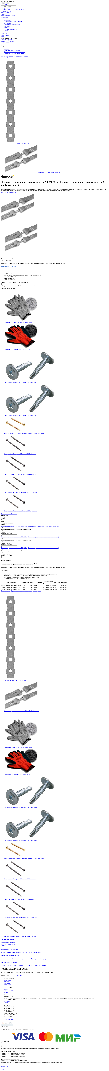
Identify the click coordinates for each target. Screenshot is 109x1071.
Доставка (6, 27)
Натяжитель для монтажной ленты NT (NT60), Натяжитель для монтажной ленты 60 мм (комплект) (30, 548)
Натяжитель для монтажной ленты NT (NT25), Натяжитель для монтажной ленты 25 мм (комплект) (30, 526)
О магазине (7, 980)
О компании (7, 20)
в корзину (3, 39)
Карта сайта (7, 984)
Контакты (7, 26)
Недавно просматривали (18, 591)
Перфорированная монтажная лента (14, 57)
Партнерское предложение (12, 24)
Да (3, 3)
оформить (9, 39)
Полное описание (6, 192)
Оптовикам (7, 23)
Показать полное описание (8, 266)
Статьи (6, 992)
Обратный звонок (9, 1019)
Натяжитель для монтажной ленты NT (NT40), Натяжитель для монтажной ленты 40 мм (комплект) (30, 537)
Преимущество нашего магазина (13, 21)
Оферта (6, 1002)
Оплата (6, 30)
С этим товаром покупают (33, 591)
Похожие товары (5, 591)
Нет (8, 3)
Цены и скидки (8, 990)
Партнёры (7, 983)
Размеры (14, 192)
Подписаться (20, 975)
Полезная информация (10, 29)
